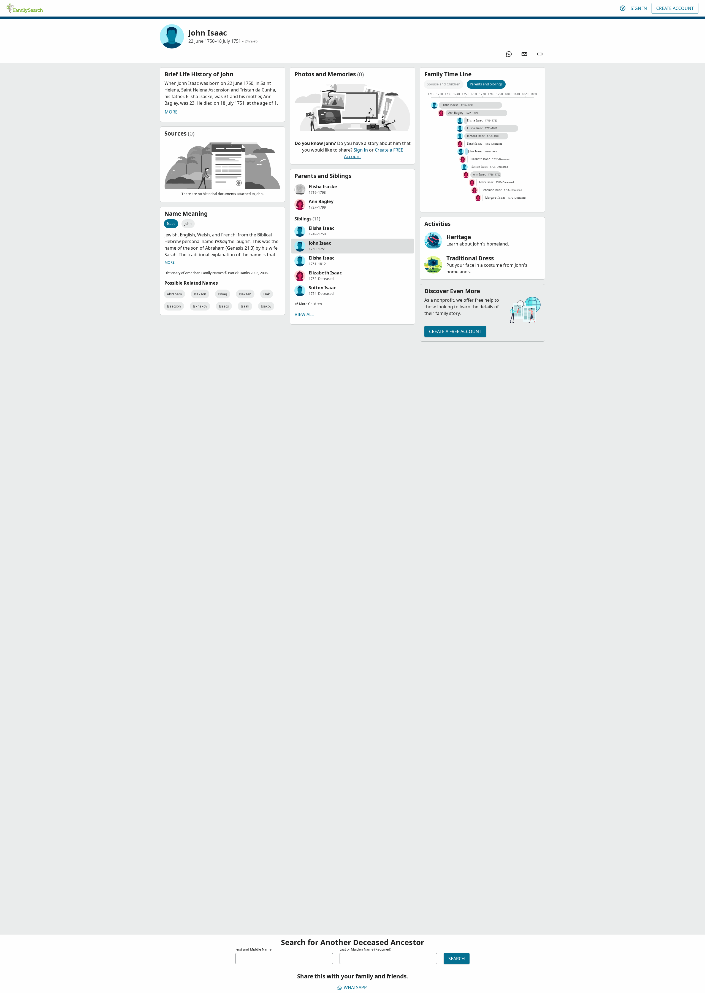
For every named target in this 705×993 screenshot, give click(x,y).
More (171, 112)
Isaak (245, 306)
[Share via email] (524, 54)
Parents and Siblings (486, 84)
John (188, 223)
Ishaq (222, 294)
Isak (266, 294)
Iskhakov (200, 306)
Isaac (171, 223)
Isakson (200, 294)
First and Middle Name (253, 949)
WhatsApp (355, 987)
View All (304, 314)
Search (456, 959)
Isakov (266, 306)
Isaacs (224, 306)
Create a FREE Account (455, 331)
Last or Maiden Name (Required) (365, 949)
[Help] (622, 8)
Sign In (639, 8)
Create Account (675, 8)
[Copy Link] (539, 54)
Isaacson (174, 306)
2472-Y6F (252, 41)
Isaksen (245, 294)
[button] (352, 189)
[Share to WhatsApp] (508, 54)
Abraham (174, 294)
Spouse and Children (443, 84)
